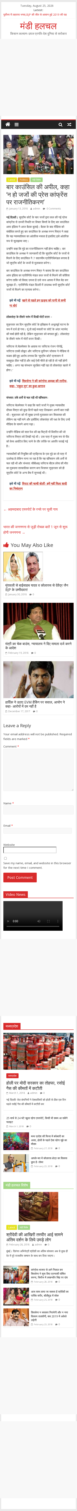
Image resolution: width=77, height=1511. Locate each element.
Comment (11, 746)
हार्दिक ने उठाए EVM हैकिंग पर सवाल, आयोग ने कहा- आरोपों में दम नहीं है (35, 704)
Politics (24, 179)
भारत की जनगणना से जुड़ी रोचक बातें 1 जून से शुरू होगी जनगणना (35, 529)
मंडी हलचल (38, 26)
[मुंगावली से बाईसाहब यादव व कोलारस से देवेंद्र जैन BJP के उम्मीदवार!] (23, 554)
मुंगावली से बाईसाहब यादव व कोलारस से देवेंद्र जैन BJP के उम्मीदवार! (36, 587)
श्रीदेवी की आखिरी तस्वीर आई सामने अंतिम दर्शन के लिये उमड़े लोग (34, 1236)
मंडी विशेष (36, 179)
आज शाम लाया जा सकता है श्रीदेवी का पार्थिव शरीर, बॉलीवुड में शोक (50, 1293)
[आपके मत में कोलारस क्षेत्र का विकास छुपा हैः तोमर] (16, 1156)
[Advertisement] (38, 77)
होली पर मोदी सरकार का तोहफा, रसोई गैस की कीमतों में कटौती (35, 1085)
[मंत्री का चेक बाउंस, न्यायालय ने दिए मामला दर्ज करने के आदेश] (38, 605)
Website (9, 845)
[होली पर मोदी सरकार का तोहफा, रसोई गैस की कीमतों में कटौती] (38, 1035)
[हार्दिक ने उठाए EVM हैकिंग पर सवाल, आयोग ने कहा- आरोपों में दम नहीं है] (38, 663)
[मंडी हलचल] (7, 124)
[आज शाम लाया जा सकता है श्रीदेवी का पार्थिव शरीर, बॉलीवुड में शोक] (16, 1290)
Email (8, 825)
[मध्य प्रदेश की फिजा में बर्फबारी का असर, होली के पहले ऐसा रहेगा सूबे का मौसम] (16, 1134)
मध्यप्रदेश (12, 1075)
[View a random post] (69, 124)
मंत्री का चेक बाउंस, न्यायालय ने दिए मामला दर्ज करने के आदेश (38, 645)
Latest (11, 179)
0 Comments (53, 208)
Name (8, 803)
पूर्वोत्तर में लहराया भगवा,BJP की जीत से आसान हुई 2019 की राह (35, 14)
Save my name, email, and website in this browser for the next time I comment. (37, 865)
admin (36, 208)
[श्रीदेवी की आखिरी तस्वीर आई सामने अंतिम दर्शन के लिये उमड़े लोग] (38, 1194)
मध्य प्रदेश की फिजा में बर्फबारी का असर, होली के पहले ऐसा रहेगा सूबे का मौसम (49, 1140)
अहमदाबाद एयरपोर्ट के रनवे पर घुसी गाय (30, 509)
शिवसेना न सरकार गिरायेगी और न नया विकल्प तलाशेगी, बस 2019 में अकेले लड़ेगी (49, 1316)
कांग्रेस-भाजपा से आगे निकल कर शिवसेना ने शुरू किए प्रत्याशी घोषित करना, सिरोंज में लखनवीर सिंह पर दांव (49, 1273)
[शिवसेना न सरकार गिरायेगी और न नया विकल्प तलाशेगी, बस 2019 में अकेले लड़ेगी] (16, 1310)
